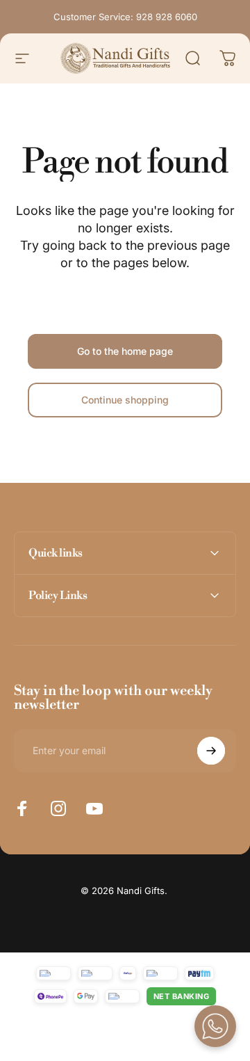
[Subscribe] (211, 751)
